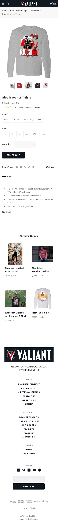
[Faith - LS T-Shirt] (42, 298)
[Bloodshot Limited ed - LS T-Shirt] (15, 254)
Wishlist (50, 167)
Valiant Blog (29, 400)
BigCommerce (34, 519)
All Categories (29, 437)
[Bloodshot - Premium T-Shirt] (42, 254)
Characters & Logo (18, 10)
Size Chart (6, 212)
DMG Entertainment (29, 384)
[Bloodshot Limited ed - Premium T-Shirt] (15, 298)
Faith (29, 449)
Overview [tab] (6, 176)
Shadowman (29, 453)
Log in (24, 508)
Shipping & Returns (29, 392)
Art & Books (29, 425)
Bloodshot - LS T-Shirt (11, 14)
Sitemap (29, 404)
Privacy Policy (29, 388)
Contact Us (29, 396)
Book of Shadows (29, 417)
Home (4, 10)
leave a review (33, 107)
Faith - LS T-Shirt (40, 312)
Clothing (29, 433)
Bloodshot (34, 10)
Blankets (29, 429)
